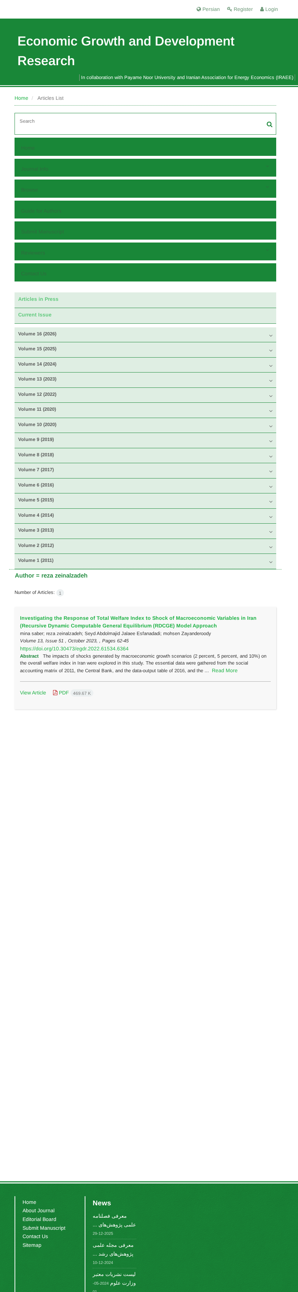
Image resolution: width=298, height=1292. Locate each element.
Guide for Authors (41, 211)
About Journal (39, 1210)
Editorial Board (39, 1219)
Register (242, 9)
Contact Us (34, 273)
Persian (210, 9)
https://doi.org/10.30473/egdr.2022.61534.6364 (74, 648)
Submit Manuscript (42, 232)
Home (21, 98)
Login (271, 9)
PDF (74, 693)
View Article (33, 693)
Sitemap (32, 1245)
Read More (225, 670)
